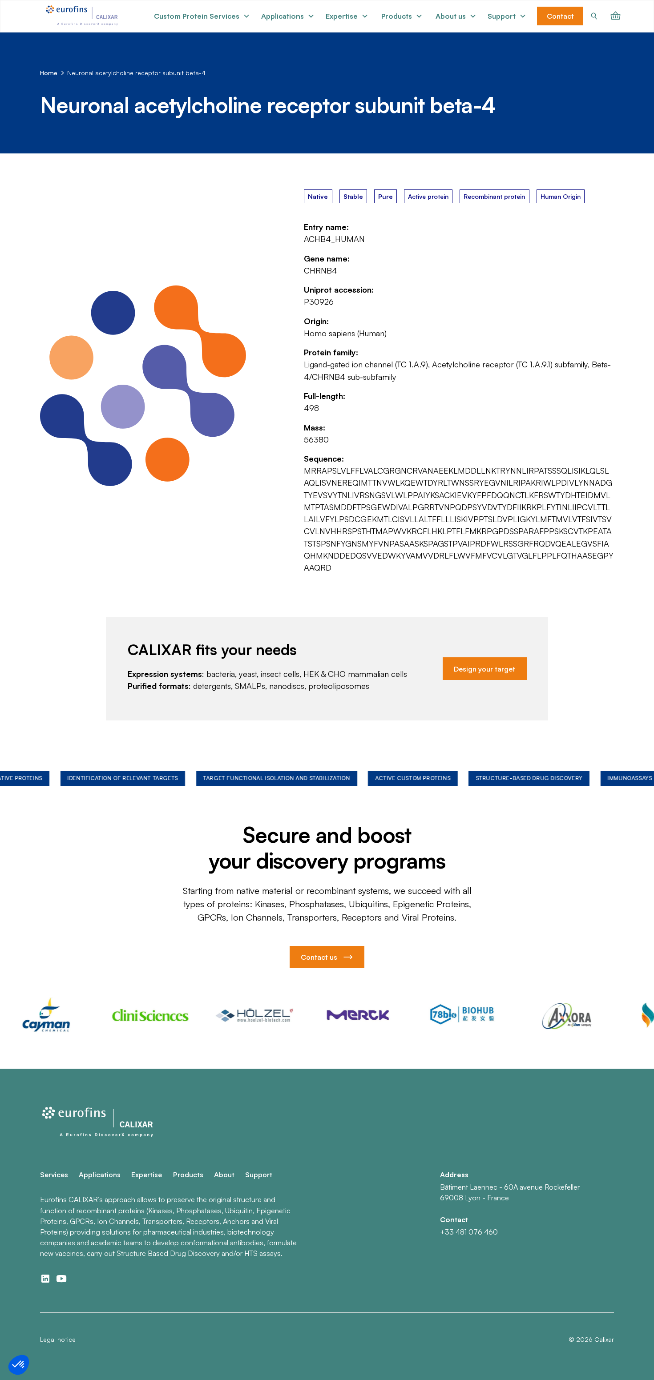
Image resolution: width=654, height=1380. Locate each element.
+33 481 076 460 (469, 1231)
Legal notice (58, 1339)
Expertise (146, 1174)
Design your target (484, 668)
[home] (83, 16)
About (224, 1174)
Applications (100, 1174)
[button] (202, 16)
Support (258, 1174)
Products (188, 1174)
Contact (560, 16)
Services (54, 1174)
